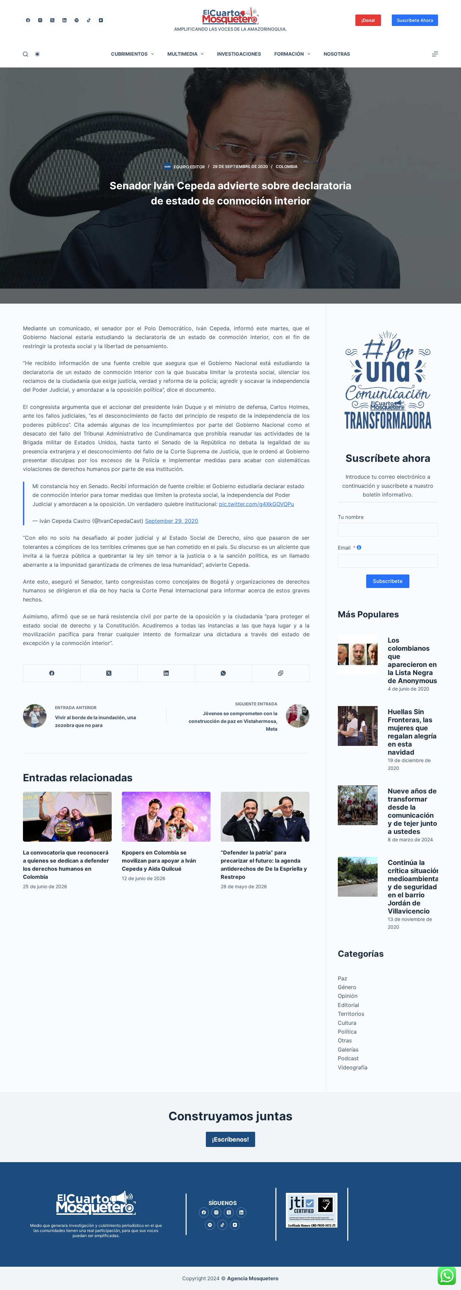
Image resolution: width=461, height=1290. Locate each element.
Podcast (348, 1058)
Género (347, 987)
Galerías (348, 1049)
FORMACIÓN (289, 54)
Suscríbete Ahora (415, 20)
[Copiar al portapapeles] (280, 673)
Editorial (348, 1005)
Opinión (347, 995)
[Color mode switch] (37, 54)
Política (347, 1031)
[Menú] (435, 54)
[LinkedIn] (64, 20)
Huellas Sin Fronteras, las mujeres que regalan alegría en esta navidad (412, 732)
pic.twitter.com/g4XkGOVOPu (256, 504)
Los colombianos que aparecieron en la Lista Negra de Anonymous (412, 660)
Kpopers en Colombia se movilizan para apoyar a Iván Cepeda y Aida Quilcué (159, 860)
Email (344, 547)
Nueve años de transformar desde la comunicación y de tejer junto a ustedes (412, 811)
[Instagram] (40, 20)
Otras (345, 1040)
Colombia (287, 166)
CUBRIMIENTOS (129, 54)
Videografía (353, 1067)
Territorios (351, 1013)
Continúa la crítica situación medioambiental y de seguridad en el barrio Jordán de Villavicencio (414, 887)
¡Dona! (368, 20)
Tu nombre (351, 517)
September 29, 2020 (171, 520)
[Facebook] (28, 20)
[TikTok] (89, 20)
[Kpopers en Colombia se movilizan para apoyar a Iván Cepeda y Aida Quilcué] (166, 817)
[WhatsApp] (223, 673)
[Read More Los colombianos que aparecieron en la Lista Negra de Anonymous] (358, 654)
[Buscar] (25, 54)
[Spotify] (77, 20)
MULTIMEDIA (182, 54)
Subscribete (388, 581)
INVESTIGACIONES (239, 54)
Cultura (347, 1022)
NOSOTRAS (337, 54)
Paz (342, 978)
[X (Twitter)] (52, 20)
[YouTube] (101, 20)
